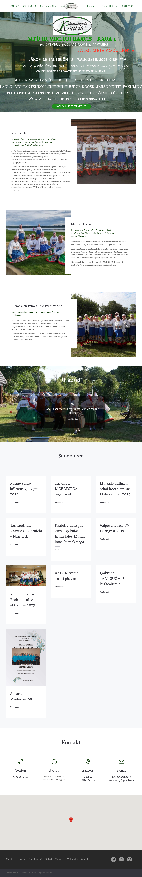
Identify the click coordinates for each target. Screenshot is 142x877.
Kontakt (128, 6)
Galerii (66, 6)
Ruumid (92, 6)
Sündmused (48, 6)
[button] (71, 820)
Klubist (13, 6)
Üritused (29, 6)
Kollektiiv (109, 6)
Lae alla (72, 419)
